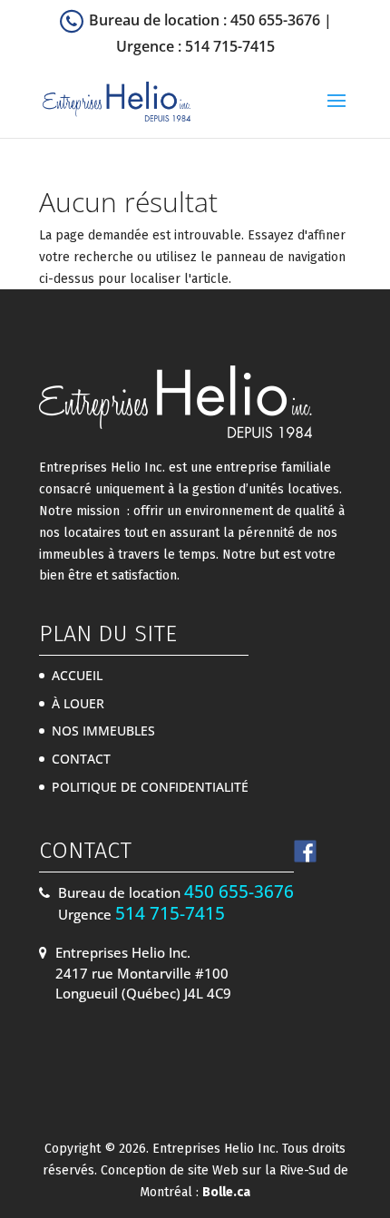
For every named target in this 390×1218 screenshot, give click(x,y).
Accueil (77, 675)
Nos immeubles (103, 730)
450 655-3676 (275, 20)
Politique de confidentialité (150, 786)
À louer (78, 703)
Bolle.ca (226, 1192)
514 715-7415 (230, 46)
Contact (81, 758)
